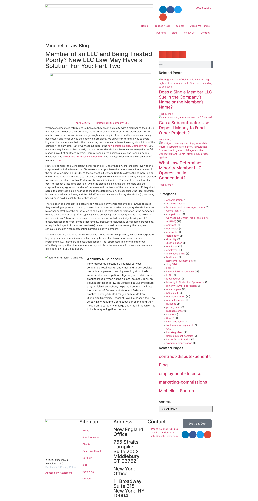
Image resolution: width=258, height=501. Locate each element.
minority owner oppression (181, 285)
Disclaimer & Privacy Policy (60, 467)
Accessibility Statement (58, 472)
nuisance (171, 303)
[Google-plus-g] (163, 17)
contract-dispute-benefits (185, 356)
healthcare (172, 257)
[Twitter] (178, 9)
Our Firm (161, 32)
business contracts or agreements (185, 207)
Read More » (166, 113)
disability (171, 239)
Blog (174, 32)
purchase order (174, 310)
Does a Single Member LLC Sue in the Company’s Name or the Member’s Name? (185, 99)
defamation (172, 235)
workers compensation (179, 343)
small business (174, 321)
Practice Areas (162, 25)
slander (170, 314)
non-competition (175, 296)
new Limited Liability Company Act (127, 145)
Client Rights (173, 210)
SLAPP (170, 317)
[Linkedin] (185, 434)
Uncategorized (174, 332)
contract (171, 224)
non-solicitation (175, 300)
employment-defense (180, 373)
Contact (205, 32)
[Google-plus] (207, 434)
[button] (162, 54)
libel (168, 267)
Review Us (189, 32)
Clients (180, 25)
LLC (127, 122)
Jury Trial (171, 264)
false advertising (175, 253)
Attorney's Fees (175, 203)
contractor (172, 228)
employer (171, 249)
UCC (169, 328)
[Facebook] (192, 434)
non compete (173, 289)
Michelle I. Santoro (177, 390)
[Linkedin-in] (163, 9)
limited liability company (109, 122)
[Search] (212, 64)
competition (173, 214)
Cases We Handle (200, 25)
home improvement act (179, 260)
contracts (171, 232)
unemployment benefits (179, 335)
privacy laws (173, 307)
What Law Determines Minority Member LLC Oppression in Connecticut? (180, 170)
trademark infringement (179, 325)
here (59, 160)
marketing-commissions (183, 382)
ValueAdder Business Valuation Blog (83, 156)
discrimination (174, 242)
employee (171, 246)
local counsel (173, 278)
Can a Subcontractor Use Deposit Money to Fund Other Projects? (184, 127)
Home (144, 25)
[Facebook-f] (170, 9)
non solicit (172, 292)
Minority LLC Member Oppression (185, 282)
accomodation (174, 199)
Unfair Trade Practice (178, 339)
